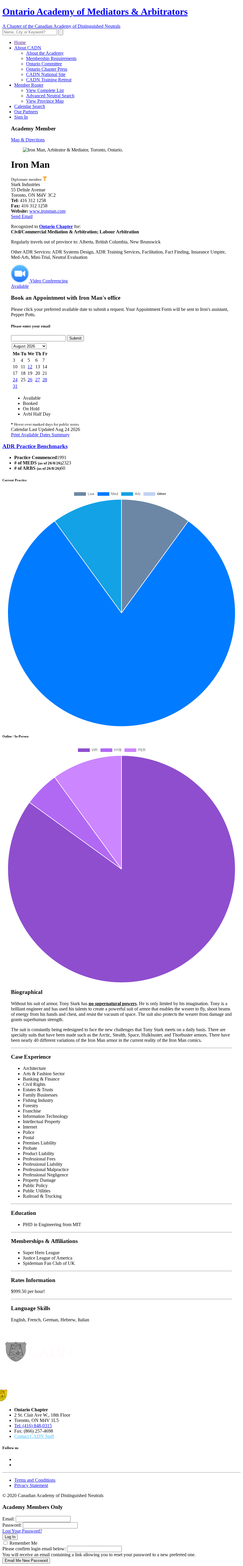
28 (44, 379)
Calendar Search (29, 106)
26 (30, 379)
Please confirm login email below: (34, 1548)
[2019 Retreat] (44, 179)
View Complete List (45, 90)
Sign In (21, 117)
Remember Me (23, 1543)
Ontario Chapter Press (46, 69)
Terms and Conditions (34, 1480)
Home (20, 42)
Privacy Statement (31, 1485)
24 (15, 379)
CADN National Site (45, 74)
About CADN (27, 47)
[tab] (121, 446)
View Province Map (45, 101)
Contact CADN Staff (34, 1436)
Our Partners (26, 111)
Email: (8, 1518)
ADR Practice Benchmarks (35, 446)
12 (30, 366)
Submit (75, 338)
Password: (12, 1525)
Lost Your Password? (22, 1530)
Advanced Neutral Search (50, 95)
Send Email (22, 216)
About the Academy (45, 53)
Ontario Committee (44, 63)
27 (37, 379)
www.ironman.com (47, 211)
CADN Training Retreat (48, 79)
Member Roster (28, 85)
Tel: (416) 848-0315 (33, 1425)
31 (15, 386)
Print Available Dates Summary (40, 434)
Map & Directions (28, 139)
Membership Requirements (51, 58)
